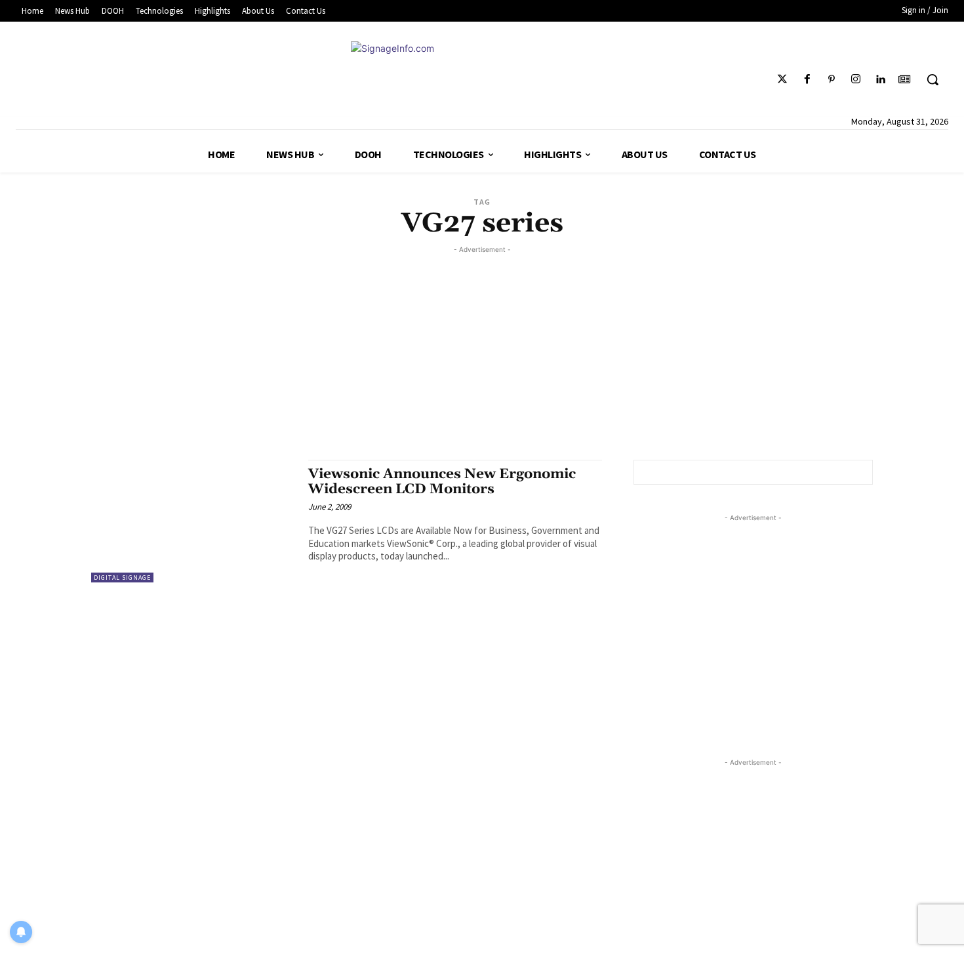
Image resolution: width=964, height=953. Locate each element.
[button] (932, 79)
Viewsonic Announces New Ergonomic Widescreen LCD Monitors (442, 482)
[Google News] (905, 80)
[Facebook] (807, 80)
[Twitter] (783, 80)
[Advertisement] (482, 348)
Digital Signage (122, 577)
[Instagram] (855, 80)
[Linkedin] (880, 80)
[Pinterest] (831, 80)
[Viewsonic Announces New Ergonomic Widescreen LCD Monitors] (193, 521)
